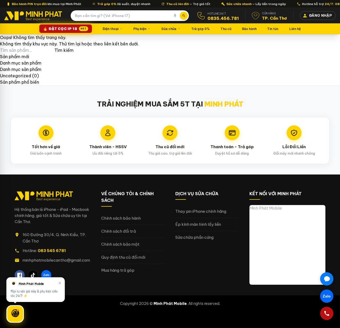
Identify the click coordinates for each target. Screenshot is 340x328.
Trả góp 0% (200, 28)
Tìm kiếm (64, 50)
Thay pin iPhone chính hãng (200, 211)
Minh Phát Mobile (265, 208)
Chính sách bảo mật (120, 244)
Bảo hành (249, 28)
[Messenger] (326, 279)
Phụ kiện (139, 28)
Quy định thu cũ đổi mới (123, 257)
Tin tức (273, 28)
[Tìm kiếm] (184, 16)
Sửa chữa (168, 28)
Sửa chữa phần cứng (194, 237)
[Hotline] (326, 313)
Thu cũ (225, 28)
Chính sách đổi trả (118, 231)
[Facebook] (20, 275)
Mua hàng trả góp (117, 270)
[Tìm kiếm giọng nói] (175, 15)
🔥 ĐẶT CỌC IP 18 (64, 29)
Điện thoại (110, 28)
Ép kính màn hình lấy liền (198, 224)
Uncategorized (15, 75)
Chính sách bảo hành (121, 218)
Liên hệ (295, 28)
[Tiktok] (33, 275)
